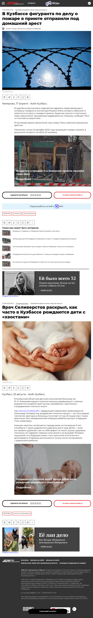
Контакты (24, 560)
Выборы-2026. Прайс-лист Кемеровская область (39, 563)
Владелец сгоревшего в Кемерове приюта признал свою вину (50, 172)
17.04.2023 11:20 (7, 10)
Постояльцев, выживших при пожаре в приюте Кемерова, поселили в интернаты (43, 246)
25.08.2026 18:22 (8, 303)
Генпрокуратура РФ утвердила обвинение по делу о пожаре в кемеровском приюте (44, 239)
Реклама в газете (52, 560)
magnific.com (7, 382)
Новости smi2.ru (10, 296)
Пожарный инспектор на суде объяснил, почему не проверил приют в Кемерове (43, 254)
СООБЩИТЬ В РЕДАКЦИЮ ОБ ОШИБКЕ (72, 563)
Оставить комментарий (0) (72, 195)
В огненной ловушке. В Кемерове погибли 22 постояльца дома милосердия (41, 262)
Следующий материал (47, 611)
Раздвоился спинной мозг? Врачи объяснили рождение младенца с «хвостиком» (46, 481)
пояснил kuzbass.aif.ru (29, 411)
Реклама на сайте (37, 560)
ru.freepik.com (7, 91)
